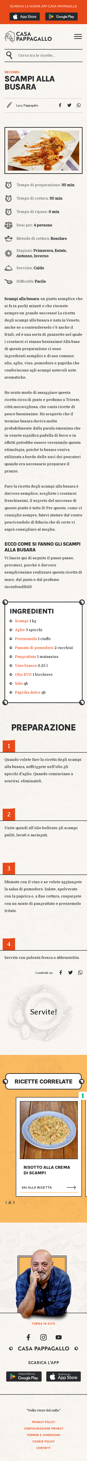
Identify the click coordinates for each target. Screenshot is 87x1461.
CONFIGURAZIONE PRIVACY (43, 1428)
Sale (19, 684)
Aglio (20, 630)
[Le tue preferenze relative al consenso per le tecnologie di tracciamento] (83, 1096)
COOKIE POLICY (43, 1441)
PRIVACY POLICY (43, 1422)
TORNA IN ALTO (43, 1323)
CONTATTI (43, 1448)
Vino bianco (26, 666)
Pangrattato (25, 657)
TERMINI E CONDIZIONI (43, 1435)
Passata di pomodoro (34, 648)
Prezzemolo (26, 639)
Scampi (22, 621)
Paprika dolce (27, 693)
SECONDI (11, 72)
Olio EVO (23, 675)
